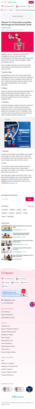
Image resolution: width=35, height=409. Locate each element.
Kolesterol (11, 213)
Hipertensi (19, 213)
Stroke (24, 209)
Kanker (4, 216)
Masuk (31, 2)
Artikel (11, 10)
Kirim (29, 199)
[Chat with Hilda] (32, 304)
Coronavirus (5, 209)
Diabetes (12, 209)
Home (5, 10)
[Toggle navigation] (2, 2)
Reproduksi (10, 216)
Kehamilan (4, 213)
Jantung (19, 209)
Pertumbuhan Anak (6, 27)
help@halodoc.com (8, 300)
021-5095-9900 (7, 303)
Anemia (25, 213)
